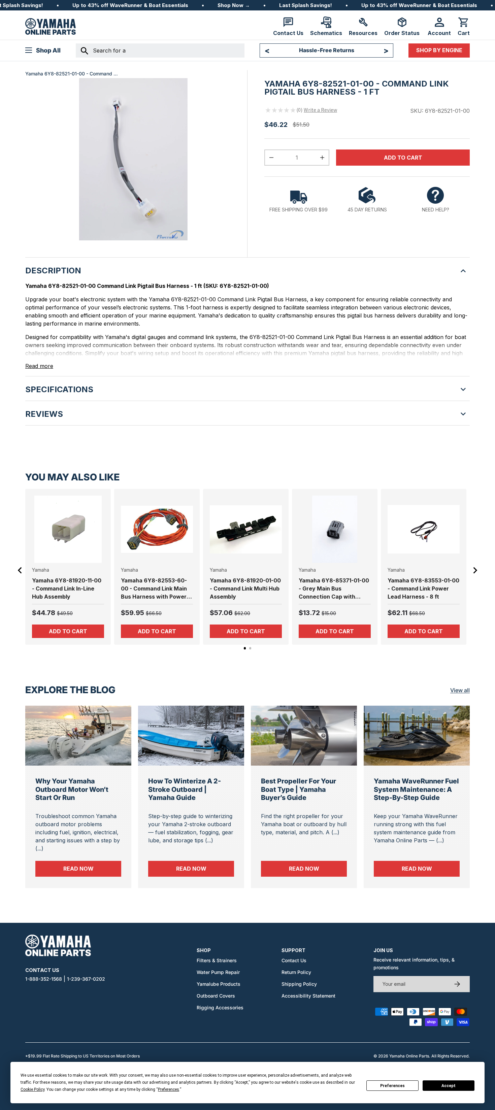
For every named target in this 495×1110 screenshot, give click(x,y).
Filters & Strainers (217, 960)
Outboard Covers (216, 996)
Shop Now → (234, 5)
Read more (39, 366)
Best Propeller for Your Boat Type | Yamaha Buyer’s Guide (298, 789)
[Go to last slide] (20, 570)
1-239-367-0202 (86, 979)
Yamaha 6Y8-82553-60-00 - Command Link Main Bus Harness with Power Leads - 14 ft (154, 589)
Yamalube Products (218, 984)
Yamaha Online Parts (409, 1055)
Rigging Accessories (220, 1007)
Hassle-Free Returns (326, 50)
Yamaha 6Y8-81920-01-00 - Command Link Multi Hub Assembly (245, 588)
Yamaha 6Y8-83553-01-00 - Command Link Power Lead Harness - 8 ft (423, 588)
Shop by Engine (439, 50)
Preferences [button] (168, 1089)
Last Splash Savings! (305, 5)
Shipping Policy (299, 984)
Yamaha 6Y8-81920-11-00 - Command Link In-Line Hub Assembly (66, 588)
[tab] (245, 648)
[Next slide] (475, 570)
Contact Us (294, 960)
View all (460, 690)
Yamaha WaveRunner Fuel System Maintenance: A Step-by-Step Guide (416, 789)
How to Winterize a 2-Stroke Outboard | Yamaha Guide (184, 789)
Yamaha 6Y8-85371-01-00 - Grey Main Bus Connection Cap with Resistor (334, 589)
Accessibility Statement (308, 996)
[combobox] (160, 50)
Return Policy (296, 972)
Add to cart (403, 157)
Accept (448, 1085)
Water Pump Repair (218, 972)
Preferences (392, 1085)
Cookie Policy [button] (32, 1089)
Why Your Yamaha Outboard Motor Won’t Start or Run (71, 789)
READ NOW (92, 868)
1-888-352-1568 (43, 979)
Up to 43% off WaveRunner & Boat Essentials (130, 5)
